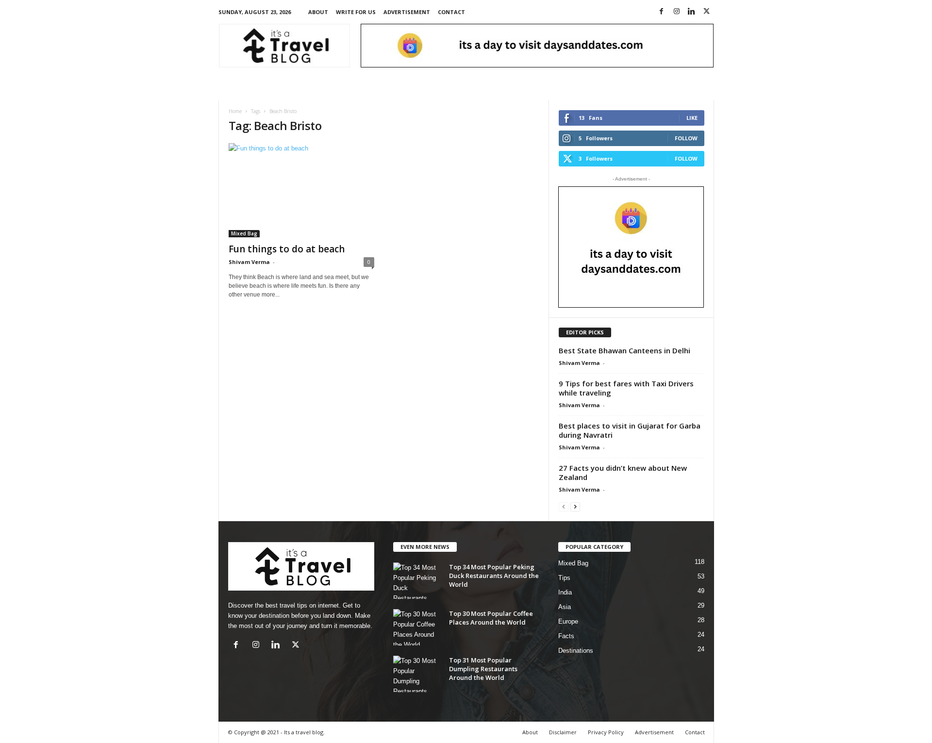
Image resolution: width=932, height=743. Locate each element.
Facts (566, 636)
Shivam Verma (249, 261)
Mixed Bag (244, 233)
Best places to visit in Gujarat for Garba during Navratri (629, 430)
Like (692, 117)
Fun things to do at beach (287, 249)
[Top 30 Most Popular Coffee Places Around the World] (417, 627)
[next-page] (575, 506)
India (565, 592)
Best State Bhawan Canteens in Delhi (624, 350)
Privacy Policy (606, 732)
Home (235, 111)
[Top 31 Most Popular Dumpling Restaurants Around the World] (417, 674)
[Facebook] (661, 12)
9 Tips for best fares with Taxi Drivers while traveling (626, 388)
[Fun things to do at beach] (301, 190)
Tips (564, 577)
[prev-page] (563, 506)
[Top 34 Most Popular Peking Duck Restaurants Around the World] (417, 580)
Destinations (575, 650)
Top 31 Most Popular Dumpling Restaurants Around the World (483, 669)
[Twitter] (707, 12)
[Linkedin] (692, 12)
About (318, 12)
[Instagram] (676, 12)
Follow (686, 138)
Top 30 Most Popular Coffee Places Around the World (491, 618)
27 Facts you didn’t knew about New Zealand (623, 472)
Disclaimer (563, 732)
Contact (451, 12)
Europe (568, 621)
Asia (564, 607)
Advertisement (406, 12)
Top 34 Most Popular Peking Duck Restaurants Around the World (494, 575)
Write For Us (356, 12)
